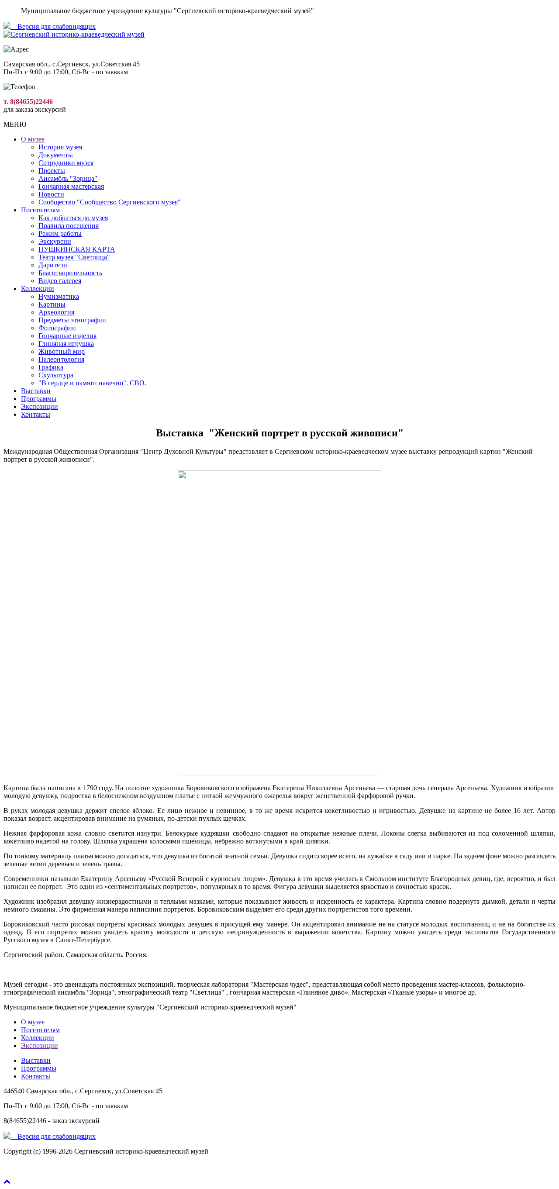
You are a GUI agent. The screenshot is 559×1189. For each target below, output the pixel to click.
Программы (38, 398)
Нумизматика (58, 296)
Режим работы (60, 233)
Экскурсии (54, 241)
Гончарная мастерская (71, 186)
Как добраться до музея (73, 217)
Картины (52, 304)
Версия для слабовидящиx (53, 26)
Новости (51, 194)
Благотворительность (70, 273)
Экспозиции (39, 406)
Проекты (51, 170)
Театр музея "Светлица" (74, 257)
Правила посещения (68, 225)
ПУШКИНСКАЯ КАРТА (76, 249)
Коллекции (37, 288)
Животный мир (61, 351)
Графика (50, 367)
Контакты (35, 414)
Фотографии (57, 328)
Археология (56, 312)
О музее (33, 139)
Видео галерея (59, 280)
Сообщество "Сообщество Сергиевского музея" (109, 202)
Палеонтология (61, 359)
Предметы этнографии (72, 320)
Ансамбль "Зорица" (67, 178)
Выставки (36, 390)
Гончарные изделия (67, 335)
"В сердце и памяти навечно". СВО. (92, 383)
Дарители (52, 265)
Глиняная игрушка (66, 343)
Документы (55, 155)
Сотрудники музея (65, 162)
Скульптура (55, 375)
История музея (60, 147)
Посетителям (40, 210)
